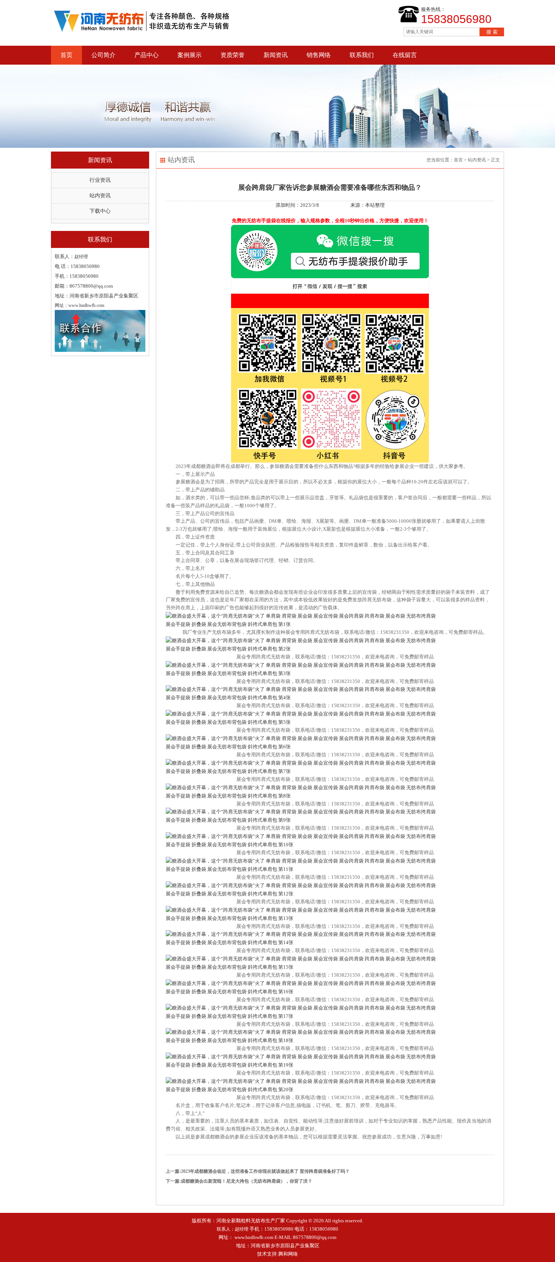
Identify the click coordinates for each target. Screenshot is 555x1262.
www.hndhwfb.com (253, 1237)
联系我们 (362, 55)
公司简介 (103, 55)
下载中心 (100, 211)
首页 (66, 55)
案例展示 (189, 55)
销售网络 (319, 55)
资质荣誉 (232, 55)
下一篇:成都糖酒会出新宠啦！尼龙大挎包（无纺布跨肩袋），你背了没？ (239, 1181)
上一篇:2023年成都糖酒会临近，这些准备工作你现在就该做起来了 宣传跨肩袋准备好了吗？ (258, 1171)
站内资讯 (100, 195)
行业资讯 (100, 180)
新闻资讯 (276, 55)
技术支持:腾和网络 (277, 1254)
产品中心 (146, 55)
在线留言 (405, 55)
